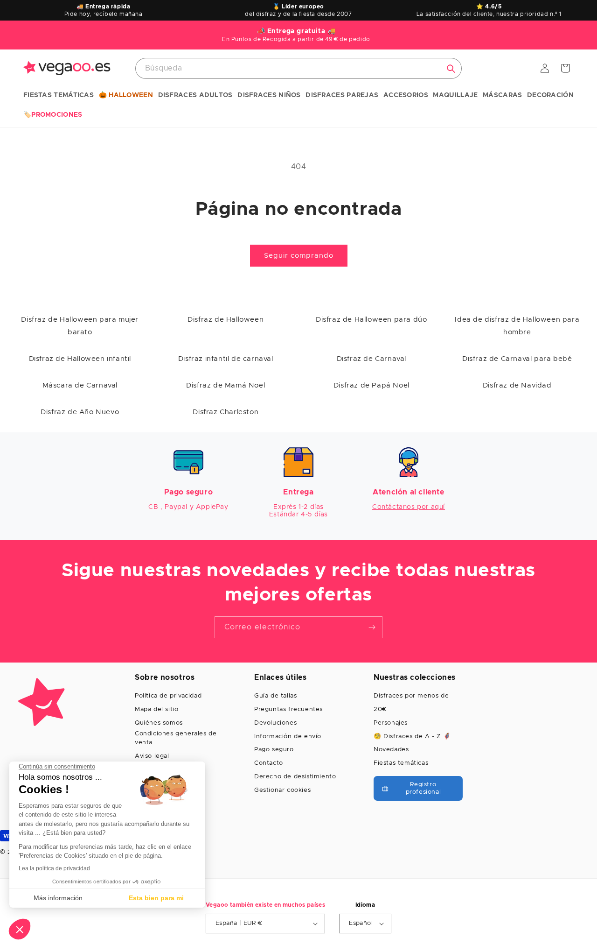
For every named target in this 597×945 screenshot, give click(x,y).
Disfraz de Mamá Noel (225, 385)
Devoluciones (275, 723)
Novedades (391, 750)
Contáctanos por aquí (408, 507)
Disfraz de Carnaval (371, 358)
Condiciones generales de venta (175, 738)
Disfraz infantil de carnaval (225, 358)
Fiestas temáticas (401, 763)
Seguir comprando (298, 255)
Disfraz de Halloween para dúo (371, 319)
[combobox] (298, 68)
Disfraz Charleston (225, 412)
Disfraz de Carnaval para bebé (517, 358)
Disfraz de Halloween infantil (80, 358)
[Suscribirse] (371, 627)
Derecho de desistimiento (295, 777)
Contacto (268, 763)
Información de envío (287, 736)
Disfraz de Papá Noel (371, 385)
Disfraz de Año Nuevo (80, 412)
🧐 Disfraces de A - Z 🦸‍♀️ (412, 736)
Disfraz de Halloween (225, 319)
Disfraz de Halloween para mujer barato (80, 326)
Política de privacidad (168, 696)
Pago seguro (274, 750)
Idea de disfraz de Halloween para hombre (517, 326)
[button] (58, 96)
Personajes (391, 723)
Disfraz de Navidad (517, 385)
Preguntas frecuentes (288, 709)
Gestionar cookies (282, 790)
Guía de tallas (275, 696)
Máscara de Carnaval (80, 385)
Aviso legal (152, 756)
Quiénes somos (159, 723)
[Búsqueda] (451, 68)
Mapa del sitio (156, 709)
